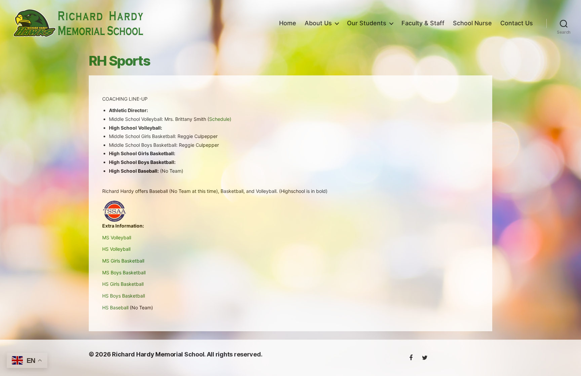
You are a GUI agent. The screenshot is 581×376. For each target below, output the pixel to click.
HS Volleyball (116, 249)
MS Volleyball (116, 237)
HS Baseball (115, 307)
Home (287, 23)
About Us (318, 23)
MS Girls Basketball (123, 261)
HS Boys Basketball (123, 296)
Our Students (366, 23)
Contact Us (516, 23)
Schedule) (220, 119)
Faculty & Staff (422, 23)
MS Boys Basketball (124, 272)
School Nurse (472, 23)
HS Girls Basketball (123, 284)
